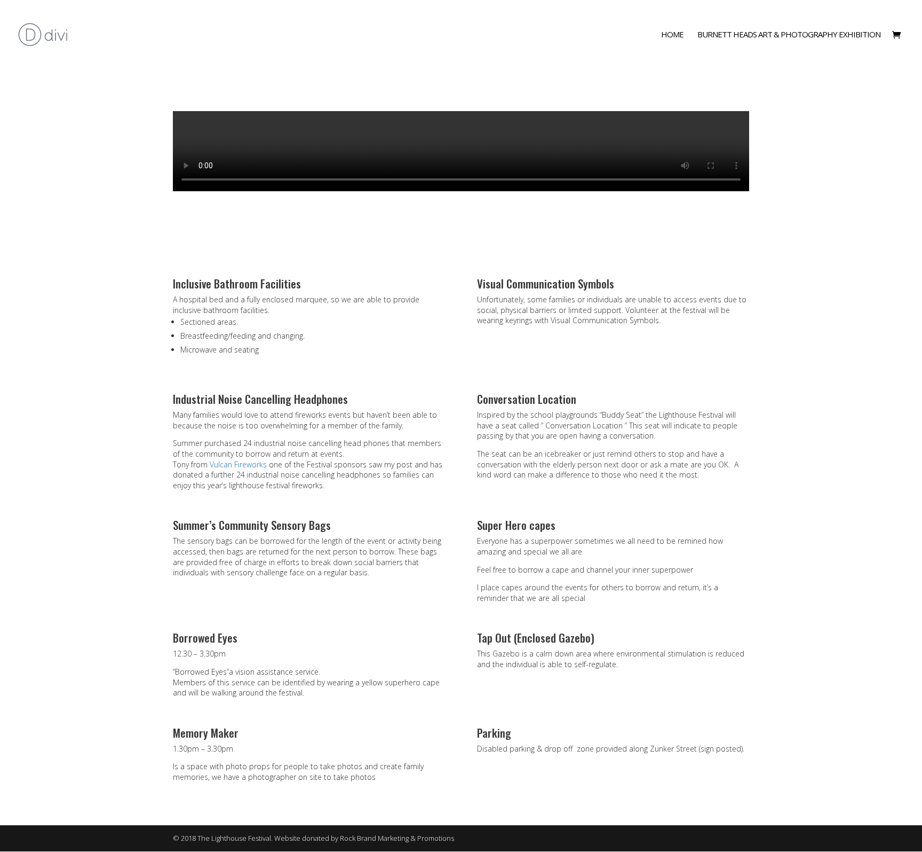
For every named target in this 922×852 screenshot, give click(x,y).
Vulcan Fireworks (238, 464)
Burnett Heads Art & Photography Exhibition (788, 35)
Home (672, 35)
